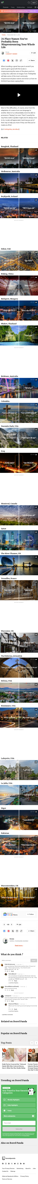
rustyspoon (8, 995)
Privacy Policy (24, 1176)
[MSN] (21, 1163)
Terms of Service (7, 1179)
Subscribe (19, 1129)
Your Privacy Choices (8, 1168)
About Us (28, 1168)
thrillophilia (8, 129)
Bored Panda (8, 1158)
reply (12, 971)
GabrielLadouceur (10, 964)
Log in (34, 2)
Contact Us (5, 1171)
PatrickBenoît (12, 974)
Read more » (19, 945)
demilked (15, 129)
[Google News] (24, 1163)
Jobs (34, 1168)
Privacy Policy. (27, 1135)
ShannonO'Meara (13, 1004)
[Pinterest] (9, 1163)
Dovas (7, 52)
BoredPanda (10, 2)
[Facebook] (3, 1163)
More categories (9, 1116)
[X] (12, 1163)
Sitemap (12, 1171)
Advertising (20, 1168)
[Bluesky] (15, 1163)
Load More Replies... (13, 982)
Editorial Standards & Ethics (10, 1176)
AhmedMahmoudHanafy (12, 986)
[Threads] (18, 1163)
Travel (4, 35)
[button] (32, 1043)
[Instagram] (6, 1163)
